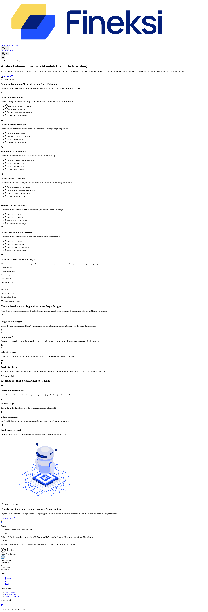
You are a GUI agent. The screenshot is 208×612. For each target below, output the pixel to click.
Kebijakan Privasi (11, 594)
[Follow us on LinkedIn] (2, 605)
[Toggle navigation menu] (3, 57)
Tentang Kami (10, 592)
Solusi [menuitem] (3, 45)
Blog (7, 584)
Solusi (7, 580)
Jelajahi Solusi (6, 76)
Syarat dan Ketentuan (12, 596)
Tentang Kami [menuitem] (10, 45)
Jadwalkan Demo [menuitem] (7, 51)
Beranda (8, 578)
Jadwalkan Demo (7, 518)
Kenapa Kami (10, 582)
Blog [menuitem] (16, 45)
